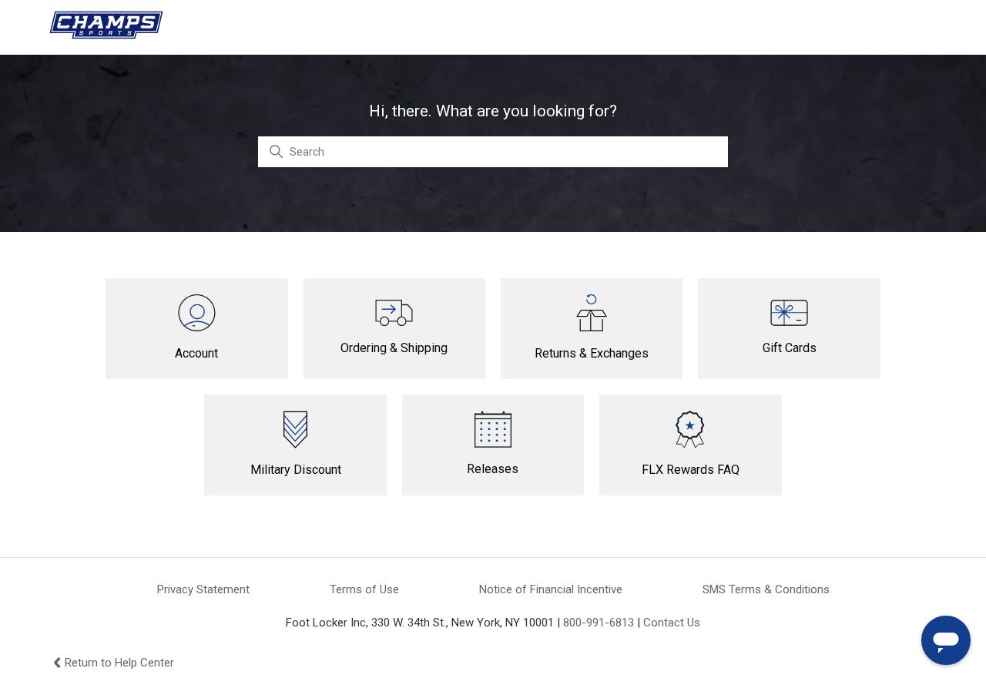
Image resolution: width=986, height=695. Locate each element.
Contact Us (671, 623)
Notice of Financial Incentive (550, 589)
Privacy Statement (203, 589)
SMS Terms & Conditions (766, 589)
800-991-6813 (598, 623)
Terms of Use (364, 589)
